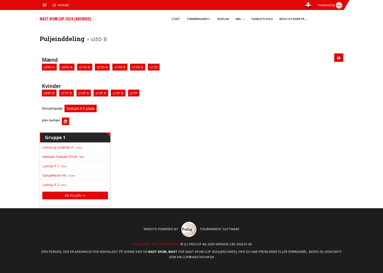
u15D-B (137, 67)
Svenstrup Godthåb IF (62, 147)
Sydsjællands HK (58, 175)
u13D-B (119, 67)
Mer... (239, 19)
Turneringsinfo (198, 19)
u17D (154, 67)
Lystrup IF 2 (54, 185)
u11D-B (84, 67)
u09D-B (66, 67)
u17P (133, 93)
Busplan (223, 19)
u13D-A (102, 67)
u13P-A (83, 93)
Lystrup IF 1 (54, 166)
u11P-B (66, 93)
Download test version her (155, 244)
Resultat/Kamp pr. (292, 19)
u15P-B (118, 93)
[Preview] (338, 57)
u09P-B (49, 93)
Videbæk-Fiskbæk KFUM (63, 157)
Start (176, 19)
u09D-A (49, 67)
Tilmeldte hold (262, 19)
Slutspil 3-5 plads (80, 108)
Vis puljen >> (75, 195)
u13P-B (101, 93)
